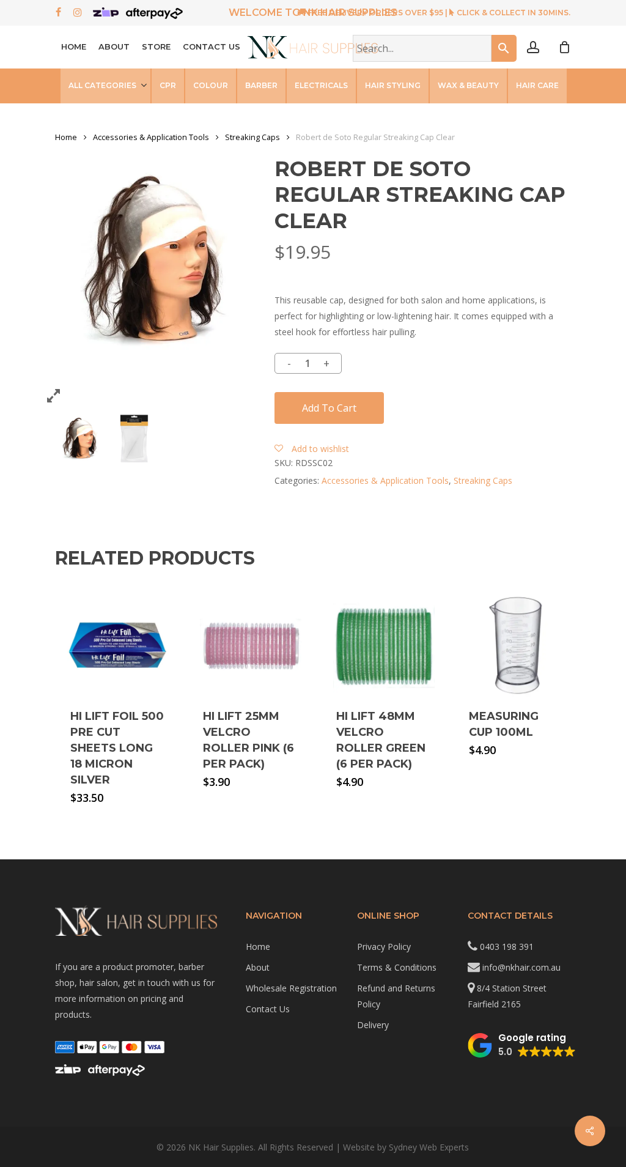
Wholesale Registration (291, 988)
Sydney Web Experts (429, 1147)
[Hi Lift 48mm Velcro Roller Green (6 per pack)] (384, 646)
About (258, 967)
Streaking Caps (252, 137)
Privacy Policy (384, 946)
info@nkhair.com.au (521, 967)
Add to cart (329, 408)
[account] (533, 47)
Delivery (373, 1025)
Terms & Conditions (396, 967)
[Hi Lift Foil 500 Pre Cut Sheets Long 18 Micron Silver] (118, 646)
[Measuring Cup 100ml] (517, 646)
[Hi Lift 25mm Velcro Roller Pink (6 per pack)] (251, 646)
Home (66, 137)
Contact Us (268, 1009)
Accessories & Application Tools (151, 137)
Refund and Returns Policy (396, 996)
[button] (522, 1045)
